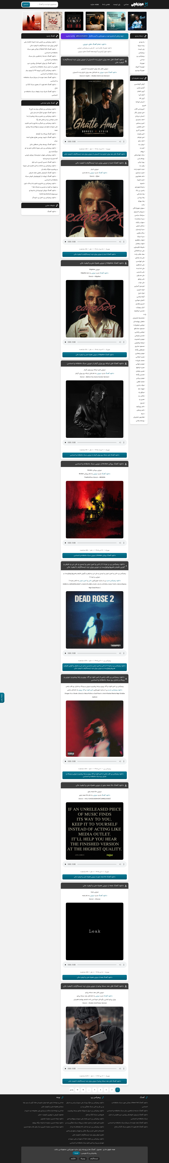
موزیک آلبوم (140, 67)
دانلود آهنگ (112, 72)
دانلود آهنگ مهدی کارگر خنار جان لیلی (43, 112)
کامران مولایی (140, 300)
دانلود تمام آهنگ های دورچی (94, 44)
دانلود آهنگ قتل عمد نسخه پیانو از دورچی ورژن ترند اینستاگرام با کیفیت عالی (93, 986)
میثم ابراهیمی (140, 343)
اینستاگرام (94, 1158)
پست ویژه (141, 45)
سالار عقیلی (141, 233)
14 (77, 1090)
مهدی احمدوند (139, 339)
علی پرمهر (141, 279)
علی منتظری (140, 265)
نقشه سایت (94, 4)
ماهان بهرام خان (139, 321)
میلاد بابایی (141, 385)
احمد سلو (141, 141)
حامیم (142, 183)
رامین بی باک (140, 190)
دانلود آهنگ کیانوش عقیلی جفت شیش (42, 173)
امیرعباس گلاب (139, 109)
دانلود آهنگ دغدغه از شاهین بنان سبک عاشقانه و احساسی (127, 1111)
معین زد (142, 399)
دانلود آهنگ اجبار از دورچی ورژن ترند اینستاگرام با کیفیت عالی (99, 163)
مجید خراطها (140, 367)
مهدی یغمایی (140, 353)
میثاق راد (141, 392)
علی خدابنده (140, 268)
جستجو (25, 4)
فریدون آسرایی (139, 286)
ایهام (143, 151)
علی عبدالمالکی (139, 251)
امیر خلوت (89, 690)
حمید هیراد (141, 180)
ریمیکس (142, 53)
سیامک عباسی (140, 215)
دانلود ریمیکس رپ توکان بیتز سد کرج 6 (42, 109)
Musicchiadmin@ (82, 36)
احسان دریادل (140, 116)
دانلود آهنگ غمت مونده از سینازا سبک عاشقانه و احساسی (128, 1123)
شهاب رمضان (140, 243)
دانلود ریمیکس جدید (113, 580)
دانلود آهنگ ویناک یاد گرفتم (46, 134)
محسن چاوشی (140, 336)
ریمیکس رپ (140, 56)
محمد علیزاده (140, 360)
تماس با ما (106, 4)
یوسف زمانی (140, 420)
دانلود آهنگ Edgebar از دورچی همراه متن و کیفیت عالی (102, 263)
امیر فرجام (141, 137)
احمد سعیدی (140, 119)
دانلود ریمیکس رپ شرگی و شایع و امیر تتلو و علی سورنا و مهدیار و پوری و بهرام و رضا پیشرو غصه (41, 127)
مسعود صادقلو (139, 328)
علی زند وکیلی (140, 258)
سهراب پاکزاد (140, 222)
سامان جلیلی (140, 226)
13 (83, 1090)
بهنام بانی (141, 158)
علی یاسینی (141, 272)
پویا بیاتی (141, 162)
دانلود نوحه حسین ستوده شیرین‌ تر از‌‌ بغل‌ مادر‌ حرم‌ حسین (43, 1127)
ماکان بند (141, 396)
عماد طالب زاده (140, 254)
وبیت (76, 1153)
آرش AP (142, 98)
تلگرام (73, 1158)
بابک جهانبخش (139, 155)
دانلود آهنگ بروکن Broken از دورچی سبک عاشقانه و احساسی (99, 463)
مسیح (142, 403)
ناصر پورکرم (140, 406)
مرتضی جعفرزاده (139, 325)
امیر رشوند (141, 134)
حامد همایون (140, 176)
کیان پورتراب (140, 307)
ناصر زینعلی (141, 410)
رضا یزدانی (141, 197)
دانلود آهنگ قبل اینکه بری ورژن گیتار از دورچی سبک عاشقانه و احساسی (95, 363)
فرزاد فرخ (141, 293)
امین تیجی (83, 580)
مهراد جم (141, 389)
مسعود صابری (140, 346)
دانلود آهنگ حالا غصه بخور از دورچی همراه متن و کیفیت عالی (100, 785)
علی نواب (141, 282)
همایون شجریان (139, 417)
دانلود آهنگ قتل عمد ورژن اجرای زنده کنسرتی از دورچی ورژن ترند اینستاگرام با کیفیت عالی (94, 154)
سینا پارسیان (140, 229)
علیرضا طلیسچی (139, 247)
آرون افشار (141, 91)
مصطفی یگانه (140, 350)
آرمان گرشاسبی (139, 84)
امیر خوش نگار (140, 112)
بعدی (71, 1090)
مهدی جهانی (140, 364)
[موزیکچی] (139, 4)
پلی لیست (116, 4)
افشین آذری (140, 130)
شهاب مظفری (140, 240)
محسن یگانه (140, 374)
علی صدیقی (141, 275)
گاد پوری (82, 690)
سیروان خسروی (139, 212)
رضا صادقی (141, 194)
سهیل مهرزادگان (139, 208)
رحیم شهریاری (140, 187)
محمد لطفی (141, 381)
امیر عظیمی (141, 127)
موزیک (142, 63)
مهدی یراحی (140, 378)
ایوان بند (141, 144)
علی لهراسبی (140, 261)
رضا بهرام (141, 201)
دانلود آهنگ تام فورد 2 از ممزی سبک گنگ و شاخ (131, 1127)
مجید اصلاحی (140, 357)
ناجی (90, 580)
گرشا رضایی (141, 297)
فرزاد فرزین (141, 290)
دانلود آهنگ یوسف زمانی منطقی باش (43, 144)
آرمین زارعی (141, 88)
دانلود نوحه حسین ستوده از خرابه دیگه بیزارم (48, 1123)
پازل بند (142, 166)
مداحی (126, 4)
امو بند (142, 148)
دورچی (102, 72)
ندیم (143, 413)
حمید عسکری (140, 173)
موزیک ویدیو (140, 70)
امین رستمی (140, 123)
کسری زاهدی (140, 304)
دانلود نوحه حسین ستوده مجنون (52, 1119)
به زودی (142, 42)
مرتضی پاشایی (140, 332)
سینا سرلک (141, 236)
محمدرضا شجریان (139, 318)
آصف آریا (142, 95)
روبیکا (83, 1158)
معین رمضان (140, 371)
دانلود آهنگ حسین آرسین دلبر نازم (44, 162)
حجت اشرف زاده (139, 169)
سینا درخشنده (140, 219)
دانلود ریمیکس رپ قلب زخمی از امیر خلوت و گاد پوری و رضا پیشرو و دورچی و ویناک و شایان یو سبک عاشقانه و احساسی (94, 679)
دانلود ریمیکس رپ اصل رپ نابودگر (44, 197)
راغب (143, 205)
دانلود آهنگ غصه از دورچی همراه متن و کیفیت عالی (103, 885)
